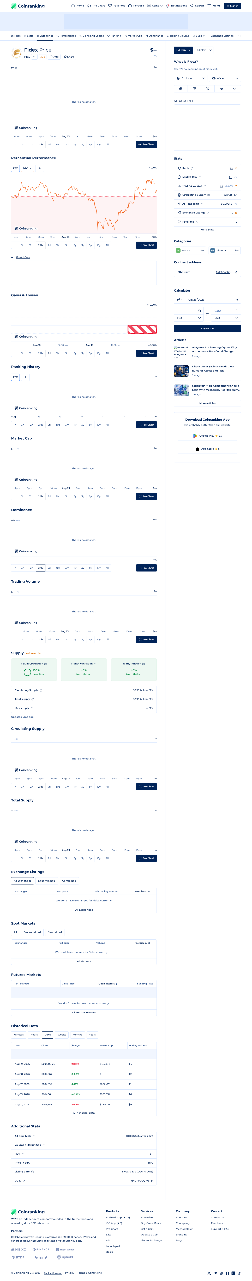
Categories (46, 35)
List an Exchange (151, 1240)
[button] (190, 250)
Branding (182, 1234)
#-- (34, 56)
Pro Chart (112, 1228)
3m (67, 144)
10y (99, 144)
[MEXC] (18, 1249)
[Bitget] (65, 1249)
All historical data (84, 1112)
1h (15, 144)
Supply (200, 35)
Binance (76, 1237)
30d (58, 144)
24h (40, 144)
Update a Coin (150, 1234)
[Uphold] (65, 1257)
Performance (68, 35)
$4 (221, 185)
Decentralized (46, 880)
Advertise (147, 1217)
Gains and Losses (93, 35)
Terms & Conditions (89, 1272)
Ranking (116, 35)
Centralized (69, 880)
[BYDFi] (18, 1257)
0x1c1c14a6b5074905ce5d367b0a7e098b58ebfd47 (224, 272)
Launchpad (113, 1246)
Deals (109, 1251)
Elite (108, 1234)
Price (17, 35)
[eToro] (41, 1257)
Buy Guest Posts (151, 1223)
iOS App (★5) (114, 1223)
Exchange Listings (222, 35)
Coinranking (31, 6)
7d (49, 144)
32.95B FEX (230, 194)
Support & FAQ (220, 1228)
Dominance (156, 35)
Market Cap (135, 35)
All (107, 144)
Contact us (217, 1217)
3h (22, 144)
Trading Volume (179, 35)
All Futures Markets (84, 1012)
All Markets (84, 961)
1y (75, 144)
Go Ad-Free (23, 257)
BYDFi (86, 1237)
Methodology (184, 1228)
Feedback (217, 1223)
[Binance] (41, 1249)
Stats (30, 35)
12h (31, 144)
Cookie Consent (53, 1273)
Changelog (183, 1223)
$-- (230, 177)
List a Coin (147, 1228)
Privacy (69, 1272)
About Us (43, 1223)
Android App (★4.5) (118, 1217)
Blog (179, 1240)
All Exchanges (22, 880)
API (108, 1240)
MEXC (66, 1237)
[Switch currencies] (207, 314)
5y (90, 144)
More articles (207, 403)
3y (82, 144)
